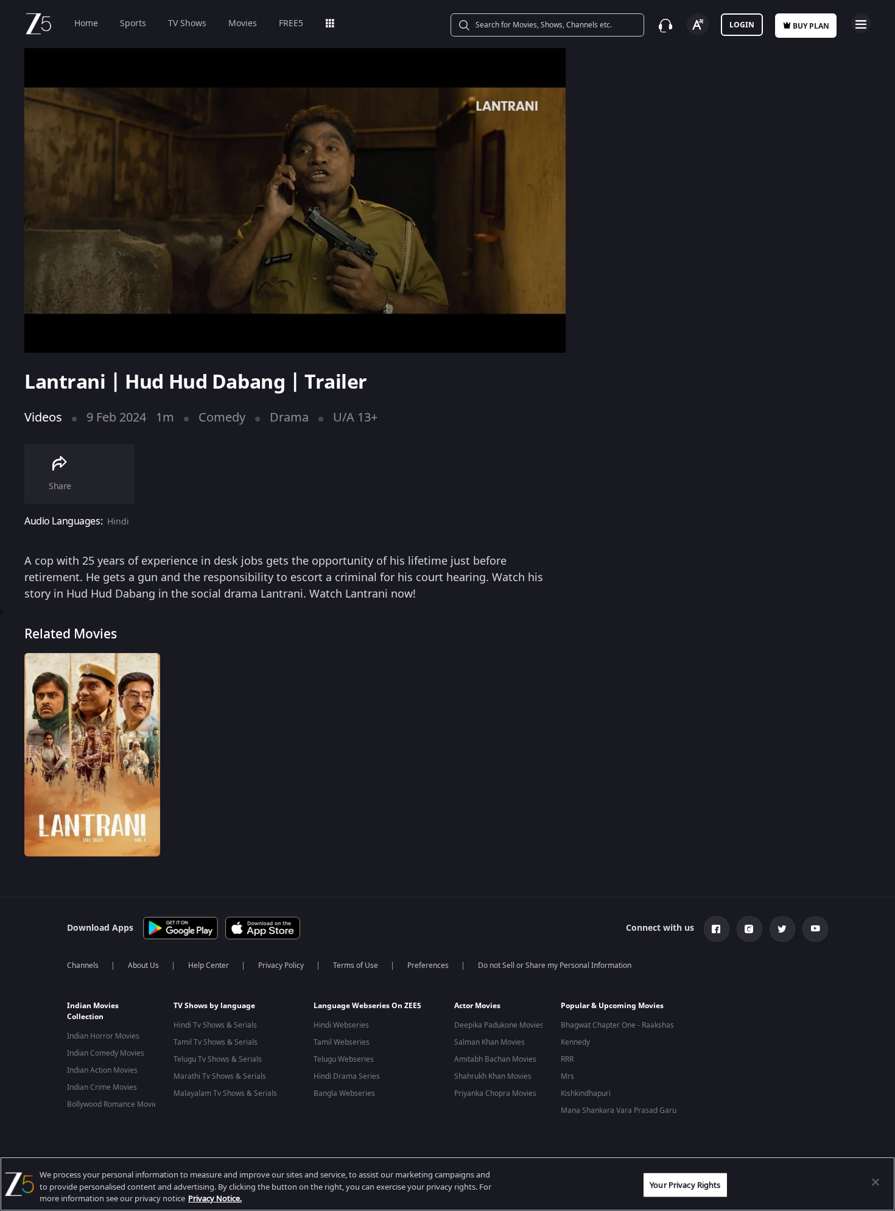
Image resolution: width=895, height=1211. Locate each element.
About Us (143, 965)
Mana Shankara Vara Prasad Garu (618, 1110)
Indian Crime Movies (102, 1087)
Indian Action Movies (102, 1070)
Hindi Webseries (341, 1025)
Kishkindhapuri (586, 1093)
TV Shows (187, 23)
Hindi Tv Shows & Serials (215, 1025)
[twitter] (782, 929)
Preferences (428, 965)
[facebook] (716, 929)
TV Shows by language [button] (214, 1005)
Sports (133, 23)
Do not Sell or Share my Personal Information (554, 965)
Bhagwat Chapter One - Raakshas (617, 1025)
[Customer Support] (665, 25)
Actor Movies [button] (477, 1005)
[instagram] (749, 929)
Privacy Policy (281, 965)
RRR (567, 1059)
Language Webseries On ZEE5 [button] (367, 1005)
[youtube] (815, 929)
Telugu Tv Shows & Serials (218, 1059)
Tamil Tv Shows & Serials (216, 1042)
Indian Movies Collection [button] (93, 1011)
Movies (242, 23)
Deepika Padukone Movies (499, 1025)
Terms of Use (355, 965)
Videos (43, 417)
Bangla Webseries (344, 1093)
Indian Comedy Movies (105, 1053)
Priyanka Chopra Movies (495, 1093)
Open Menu (861, 23)
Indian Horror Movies (103, 1036)
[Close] (875, 1181)
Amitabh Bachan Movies (495, 1059)
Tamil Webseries (342, 1042)
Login (741, 24)
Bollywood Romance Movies (114, 1104)
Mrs (567, 1076)
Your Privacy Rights (685, 1184)
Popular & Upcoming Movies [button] (612, 1005)
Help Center (208, 965)
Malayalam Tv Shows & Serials (225, 1093)
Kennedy (575, 1042)
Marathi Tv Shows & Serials (220, 1076)
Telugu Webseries (344, 1059)
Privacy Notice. (215, 1198)
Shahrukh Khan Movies (493, 1076)
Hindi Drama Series (347, 1076)
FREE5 (291, 23)
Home (86, 23)
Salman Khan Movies (489, 1042)
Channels (83, 965)
